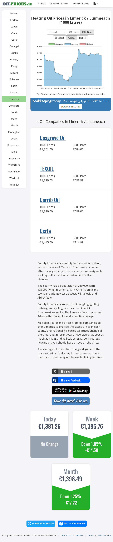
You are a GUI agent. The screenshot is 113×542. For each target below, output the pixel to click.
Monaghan (14, 132)
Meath (14, 125)
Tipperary (14, 158)
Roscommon (14, 145)
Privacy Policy (104, 535)
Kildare (14, 72)
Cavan (14, 26)
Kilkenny (14, 79)
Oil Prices (41, 3)
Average (71, 37)
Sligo (14, 151)
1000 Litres (87, 32)
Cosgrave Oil (53, 137)
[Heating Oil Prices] (17, 3)
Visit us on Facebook (74, 523)
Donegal (14, 46)
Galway (14, 59)
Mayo (14, 119)
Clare (14, 33)
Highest (82, 37)
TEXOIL (47, 168)
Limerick (14, 99)
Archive (79, 535)
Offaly (14, 138)
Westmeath (14, 171)
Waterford (14, 165)
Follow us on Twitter (43, 523)
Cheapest (59, 37)
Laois (14, 85)
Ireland (14, 13)
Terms (90, 535)
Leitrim (14, 92)
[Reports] (96, 3)
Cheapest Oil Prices (59, 3)
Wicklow (14, 184)
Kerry (14, 66)
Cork (14, 39)
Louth (14, 112)
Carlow (14, 20)
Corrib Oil (50, 199)
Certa (45, 230)
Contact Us (66, 535)
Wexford (14, 178)
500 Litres (73, 32)
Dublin (14, 53)
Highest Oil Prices (81, 3)
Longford (14, 105)
